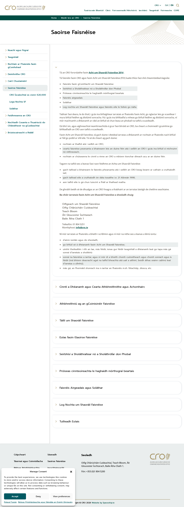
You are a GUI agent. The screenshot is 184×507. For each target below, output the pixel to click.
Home (54, 17)
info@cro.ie (82, 227)
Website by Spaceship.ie (103, 502)
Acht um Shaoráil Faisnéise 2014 (106, 72)
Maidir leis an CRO (70, 17)
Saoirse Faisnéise (56, 461)
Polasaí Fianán (10, 502)
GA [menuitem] (166, 5)
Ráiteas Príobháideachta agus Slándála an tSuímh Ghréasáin (45, 502)
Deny (38, 496)
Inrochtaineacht (56, 468)
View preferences (61, 496)
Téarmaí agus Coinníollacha (28, 461)
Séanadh (52, 454)
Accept (15, 496)
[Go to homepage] (25, 7)
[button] (71, 471)
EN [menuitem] (172, 5)
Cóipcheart (20, 454)
